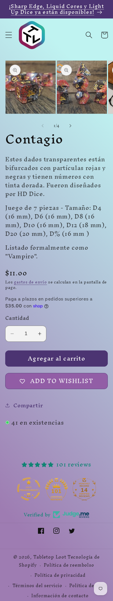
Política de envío (88, 586)
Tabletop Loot (49, 557)
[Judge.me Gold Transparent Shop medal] (40, 489)
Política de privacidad (59, 575)
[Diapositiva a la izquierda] (42, 125)
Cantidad (17, 318)
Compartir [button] (28, 405)
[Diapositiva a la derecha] (70, 125)
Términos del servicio (37, 586)
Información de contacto (59, 596)
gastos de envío (30, 282)
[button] (9, 35)
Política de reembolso (69, 565)
